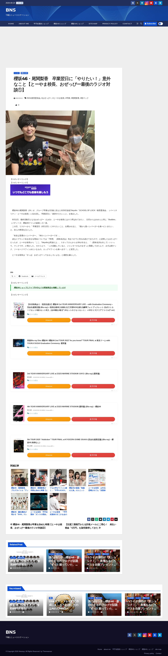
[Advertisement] (84, 44)
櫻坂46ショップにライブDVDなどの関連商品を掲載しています (40, 288)
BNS (11, 10)
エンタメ (16, 73)
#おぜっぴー (46, 98)
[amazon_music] (30, 190)
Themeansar (47, 651)
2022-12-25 (93, 568)
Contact (127, 24)
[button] (141, 24)
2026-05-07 (16, 568)
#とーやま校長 (58, 98)
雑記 (51, 598)
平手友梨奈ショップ (41, 24)
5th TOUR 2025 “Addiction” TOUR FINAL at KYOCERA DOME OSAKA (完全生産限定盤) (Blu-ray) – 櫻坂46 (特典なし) (70, 441)
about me (24, 24)
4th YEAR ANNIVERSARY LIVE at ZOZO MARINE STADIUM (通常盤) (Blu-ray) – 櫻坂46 (64, 407)
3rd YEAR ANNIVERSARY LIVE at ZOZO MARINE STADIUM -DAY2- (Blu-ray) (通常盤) (63, 374)
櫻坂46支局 (24, 73)
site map (93, 24)
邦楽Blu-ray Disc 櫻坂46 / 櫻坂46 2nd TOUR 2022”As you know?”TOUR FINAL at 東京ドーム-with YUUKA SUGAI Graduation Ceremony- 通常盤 (68, 341)
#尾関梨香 (75, 98)
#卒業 (67, 98)
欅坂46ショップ (60, 24)
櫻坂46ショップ (77, 24)
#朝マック (84, 98)
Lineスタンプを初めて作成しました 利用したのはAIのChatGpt (64, 605)
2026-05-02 (55, 612)
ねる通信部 (90, 554)
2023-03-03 (55, 568)
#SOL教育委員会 (33, 98)
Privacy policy (110, 24)
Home (11, 24)
